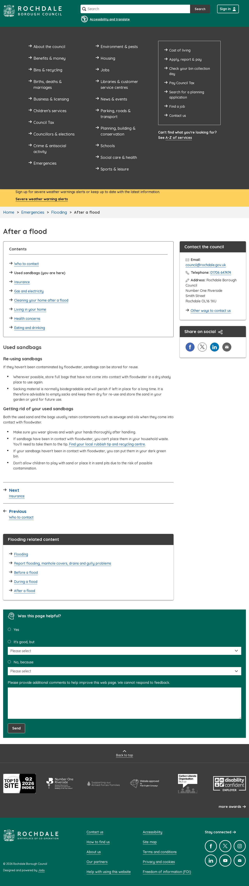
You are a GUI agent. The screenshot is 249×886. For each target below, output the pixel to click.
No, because (23, 662)
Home (8, 212)
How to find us (98, 842)
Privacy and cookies (159, 862)
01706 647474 (220, 272)
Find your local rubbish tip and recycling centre (107, 444)
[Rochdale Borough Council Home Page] (32, 11)
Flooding (59, 212)
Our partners (97, 862)
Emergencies (32, 212)
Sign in (225, 9)
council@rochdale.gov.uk (206, 265)
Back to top (124, 755)
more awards (230, 806)
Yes (16, 629)
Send (16, 728)
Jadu (41, 870)
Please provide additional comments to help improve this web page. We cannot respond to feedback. (89, 682)
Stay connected (218, 832)
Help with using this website (109, 871)
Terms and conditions (160, 852)
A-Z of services (179, 137)
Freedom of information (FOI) (167, 871)
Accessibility (152, 832)
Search (200, 9)
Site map (150, 842)
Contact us (95, 832)
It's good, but (24, 642)
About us (94, 852)
